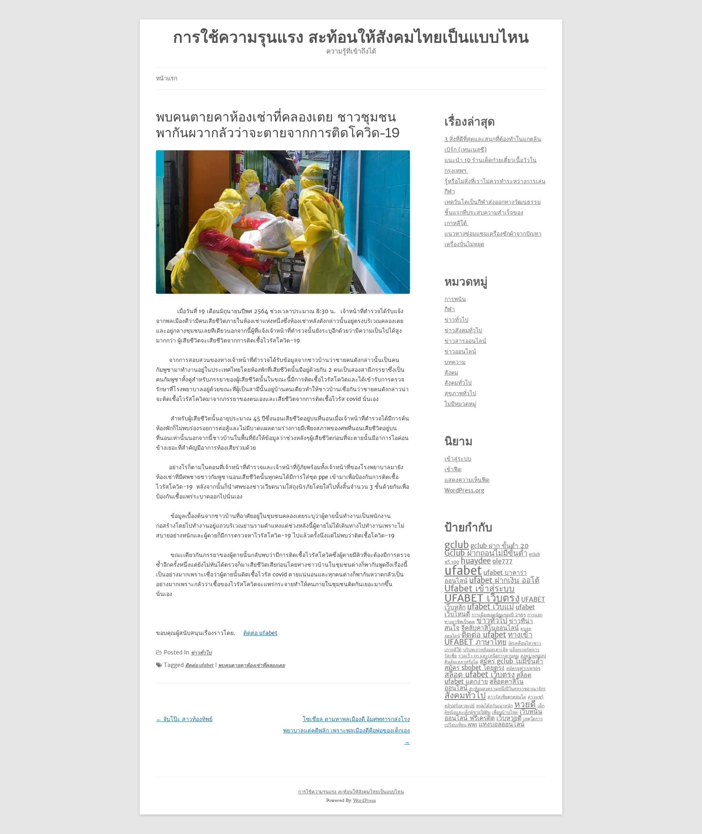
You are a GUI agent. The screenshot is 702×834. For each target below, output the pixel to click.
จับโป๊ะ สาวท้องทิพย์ (184, 719)
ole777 (502, 561)
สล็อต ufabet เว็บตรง (479, 674)
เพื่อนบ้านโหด (505, 712)
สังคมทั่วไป (458, 382)
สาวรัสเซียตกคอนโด (507, 697)
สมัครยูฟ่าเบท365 (523, 668)
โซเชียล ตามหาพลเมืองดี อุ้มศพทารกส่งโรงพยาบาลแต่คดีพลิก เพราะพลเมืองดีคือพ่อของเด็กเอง (346, 730)
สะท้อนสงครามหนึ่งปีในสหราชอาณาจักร (507, 688)
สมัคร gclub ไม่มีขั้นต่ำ (511, 661)
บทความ (455, 362)
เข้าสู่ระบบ (457, 458)
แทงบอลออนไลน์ (501, 724)
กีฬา (449, 309)
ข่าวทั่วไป (201, 653)
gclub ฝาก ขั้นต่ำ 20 (499, 546)
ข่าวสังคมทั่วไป (463, 330)
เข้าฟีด (453, 469)
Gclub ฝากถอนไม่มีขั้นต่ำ (485, 553)
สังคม (451, 372)
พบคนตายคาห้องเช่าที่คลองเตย (251, 665)
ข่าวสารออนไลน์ (465, 340)
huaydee (476, 560)
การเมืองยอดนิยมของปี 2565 (499, 614)
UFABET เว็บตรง (482, 597)
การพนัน (455, 299)
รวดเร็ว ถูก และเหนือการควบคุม (488, 656)
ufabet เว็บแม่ (490, 606)
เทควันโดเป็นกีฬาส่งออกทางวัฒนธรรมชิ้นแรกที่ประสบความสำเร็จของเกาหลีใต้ (492, 212)
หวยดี (525, 704)
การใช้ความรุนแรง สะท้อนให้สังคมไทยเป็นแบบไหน (351, 37)
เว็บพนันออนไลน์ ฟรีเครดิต (493, 715)
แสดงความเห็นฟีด (467, 479)
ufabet (463, 570)
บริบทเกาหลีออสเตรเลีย (485, 649)
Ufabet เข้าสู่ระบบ (479, 588)
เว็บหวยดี (509, 718)
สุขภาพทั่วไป (460, 393)
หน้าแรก (167, 78)
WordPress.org (464, 490)
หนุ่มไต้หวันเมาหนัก (494, 705)
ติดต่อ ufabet (260, 633)
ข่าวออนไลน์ (460, 351)
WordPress (364, 800)
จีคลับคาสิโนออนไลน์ (490, 628)
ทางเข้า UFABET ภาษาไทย (488, 638)
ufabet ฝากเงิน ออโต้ (504, 580)
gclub (456, 544)
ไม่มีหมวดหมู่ (460, 403)
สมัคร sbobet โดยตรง (474, 668)
